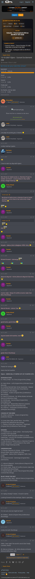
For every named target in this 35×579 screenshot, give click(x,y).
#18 (33, 508)
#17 (33, 491)
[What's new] (33, 2)
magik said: (5, 220)
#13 (33, 319)
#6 (33, 191)
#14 (33, 332)
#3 (33, 143)
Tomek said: (5, 194)
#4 (33, 157)
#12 (33, 305)
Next (17, 554)
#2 (33, 129)
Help (28, 572)
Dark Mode (5, 570)
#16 (33, 363)
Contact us (4, 572)
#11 (33, 290)
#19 (33, 527)
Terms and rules (12, 572)
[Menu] (2, 2)
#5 (33, 174)
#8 (33, 242)
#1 (33, 106)
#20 (33, 540)
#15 (33, 350)
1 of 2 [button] (12, 554)
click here (23, 119)
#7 (33, 217)
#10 (33, 274)
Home (3, 574)
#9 (33, 256)
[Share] (31, 107)
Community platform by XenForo (15, 577)
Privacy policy (21, 572)
